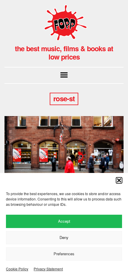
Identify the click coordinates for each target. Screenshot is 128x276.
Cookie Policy (17, 268)
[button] (119, 180)
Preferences (64, 253)
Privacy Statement (48, 268)
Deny (64, 237)
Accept (64, 221)
